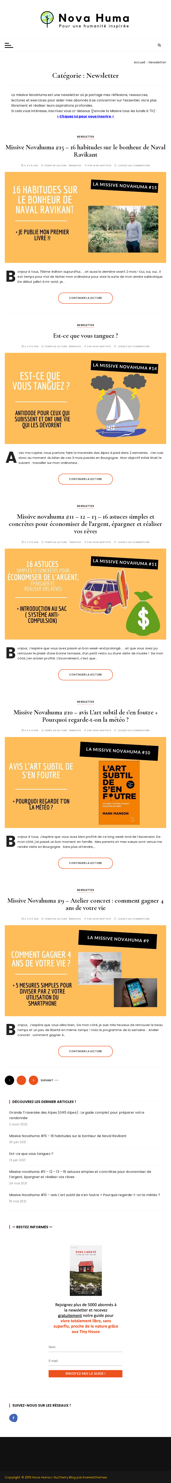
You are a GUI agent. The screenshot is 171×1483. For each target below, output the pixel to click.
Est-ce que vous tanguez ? (85, 335)
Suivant (47, 1080)
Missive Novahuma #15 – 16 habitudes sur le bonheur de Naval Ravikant (85, 151)
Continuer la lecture (85, 298)
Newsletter (85, 136)
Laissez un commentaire (134, 165)
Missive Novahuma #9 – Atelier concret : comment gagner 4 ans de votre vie (85, 904)
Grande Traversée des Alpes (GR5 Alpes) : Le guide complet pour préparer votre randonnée (76, 1115)
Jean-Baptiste (102, 165)
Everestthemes (95, 1477)
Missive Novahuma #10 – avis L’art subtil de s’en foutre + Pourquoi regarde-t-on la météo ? (86, 716)
